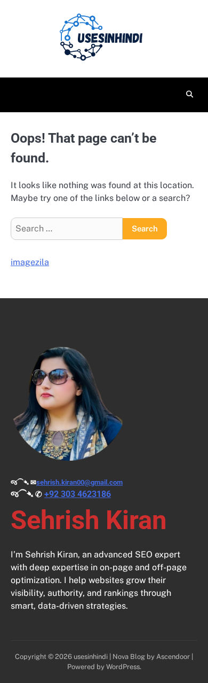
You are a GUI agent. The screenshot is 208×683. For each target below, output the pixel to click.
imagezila (30, 262)
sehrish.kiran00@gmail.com (79, 482)
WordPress (123, 667)
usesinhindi (91, 657)
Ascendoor (173, 657)
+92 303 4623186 (77, 494)
